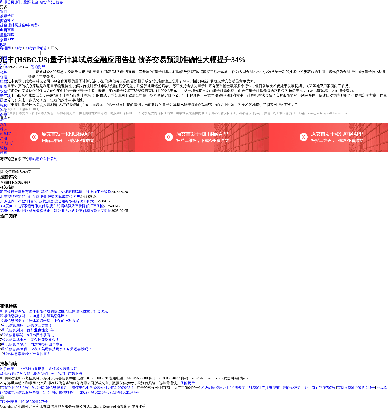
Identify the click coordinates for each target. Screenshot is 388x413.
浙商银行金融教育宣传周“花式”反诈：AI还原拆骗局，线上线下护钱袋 (55, 192)
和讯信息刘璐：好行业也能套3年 (28, 330)
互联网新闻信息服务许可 (51, 388)
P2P (3, 44)
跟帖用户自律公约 (43, 159)
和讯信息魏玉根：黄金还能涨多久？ (30, 339)
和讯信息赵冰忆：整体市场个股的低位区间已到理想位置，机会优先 (54, 311)
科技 (3, 129)
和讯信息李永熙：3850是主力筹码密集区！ (34, 316)
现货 (3, 82)
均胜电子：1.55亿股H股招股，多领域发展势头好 (38, 369)
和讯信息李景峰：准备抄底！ (27, 354)
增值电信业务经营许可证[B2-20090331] (102, 388)
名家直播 (7, 30)
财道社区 (7, 20)
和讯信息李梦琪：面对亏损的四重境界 (32, 344)
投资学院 (7, 16)
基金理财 (7, 25)
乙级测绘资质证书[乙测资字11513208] (231, 388)
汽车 (3, 124)
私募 (3, 72)
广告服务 (75, 373)
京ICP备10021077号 (123, 392)
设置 (3, 153)
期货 (43, 2)
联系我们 (40, 373)
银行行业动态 (36, 48)
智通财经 (38, 67)
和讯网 (5, 48)
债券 (59, 2)
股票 (27, 2)
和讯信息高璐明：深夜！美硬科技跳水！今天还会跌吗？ (47, 349)
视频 (3, 105)
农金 (3, 91)
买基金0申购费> (27, 25)
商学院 (5, 134)
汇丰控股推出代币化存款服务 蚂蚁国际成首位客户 (40, 196)
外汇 (51, 2)
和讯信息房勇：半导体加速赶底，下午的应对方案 (39, 321)
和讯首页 (7, 2)
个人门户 (7, 143)
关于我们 (58, 373)
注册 (3, 138)
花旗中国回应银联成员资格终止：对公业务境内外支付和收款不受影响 (55, 211)
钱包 (3, 148)
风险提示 (188, 383)
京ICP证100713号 (14, 388)
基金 (35, 2)
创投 (3, 77)
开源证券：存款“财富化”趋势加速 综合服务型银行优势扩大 (47, 201)
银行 (3, 11)
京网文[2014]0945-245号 (356, 388)
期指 (3, 86)
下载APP (7, 39)
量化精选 (7, 34)
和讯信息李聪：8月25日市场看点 (28, 335)
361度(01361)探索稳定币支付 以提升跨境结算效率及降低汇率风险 (52, 206)
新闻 (18, 2)
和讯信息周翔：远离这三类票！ (27, 325)
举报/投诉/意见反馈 (15, 373)
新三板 (5, 96)
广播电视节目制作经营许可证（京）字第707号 (298, 388)
